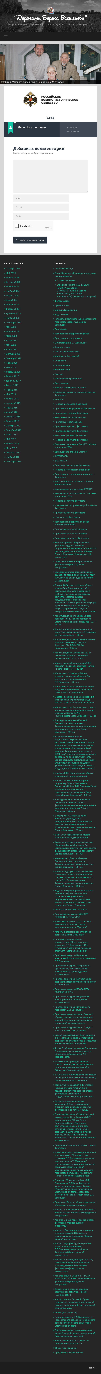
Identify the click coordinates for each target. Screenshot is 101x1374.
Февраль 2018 (13, 416)
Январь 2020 (12, 376)
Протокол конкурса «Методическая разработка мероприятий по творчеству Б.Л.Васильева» (75, 982)
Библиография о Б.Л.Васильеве (71, 342)
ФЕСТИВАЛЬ (61, 456)
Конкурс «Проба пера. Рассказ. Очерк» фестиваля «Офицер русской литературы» (74, 1223)
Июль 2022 (11, 340)
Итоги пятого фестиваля (67, 517)
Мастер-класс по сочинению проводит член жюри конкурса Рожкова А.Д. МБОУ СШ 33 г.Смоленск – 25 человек (74, 700)
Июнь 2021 (11, 349)
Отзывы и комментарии (67, 351)
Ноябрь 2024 (12, 291)
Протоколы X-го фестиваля (69, 1352)
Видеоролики (61, 383)
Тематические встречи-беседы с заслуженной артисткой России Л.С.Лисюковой (71, 1292)
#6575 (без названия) (66, 1312)
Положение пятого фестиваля (70, 500)
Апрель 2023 (12, 331)
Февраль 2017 (13, 452)
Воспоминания (62, 369)
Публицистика (62, 305)
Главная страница (64, 268)
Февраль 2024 (13, 309)
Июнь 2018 (11, 412)
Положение (61, 329)
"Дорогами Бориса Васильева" (50, 17)
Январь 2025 (12, 286)
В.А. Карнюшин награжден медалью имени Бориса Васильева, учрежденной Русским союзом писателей (75, 1333)
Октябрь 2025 (13, 268)
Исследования (62, 365)
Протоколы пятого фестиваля (70, 512)
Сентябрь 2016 (13, 461)
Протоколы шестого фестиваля (71, 533)
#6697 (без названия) (66, 1348)
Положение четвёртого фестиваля (72, 469)
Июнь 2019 (11, 389)
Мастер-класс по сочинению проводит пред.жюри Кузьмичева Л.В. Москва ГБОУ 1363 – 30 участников (74, 689)
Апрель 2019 (12, 398)
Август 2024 (12, 295)
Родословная (61, 314)
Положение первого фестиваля (71, 404)
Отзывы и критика (66, 280)
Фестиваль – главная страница (70, 387)
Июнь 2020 (11, 362)
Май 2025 (11, 273)
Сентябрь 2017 (13, 430)
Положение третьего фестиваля (71, 440)
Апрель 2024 (12, 304)
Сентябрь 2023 (13, 322)
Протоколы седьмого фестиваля (72, 538)
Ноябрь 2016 (12, 457)
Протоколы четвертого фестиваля (72, 465)
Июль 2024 (11, 300)
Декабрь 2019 (13, 380)
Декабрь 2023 (13, 313)
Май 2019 (11, 394)
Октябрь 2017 (13, 425)
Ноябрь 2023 (12, 318)
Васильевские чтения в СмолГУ (71, 451)
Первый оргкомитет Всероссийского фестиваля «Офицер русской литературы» (73, 564)
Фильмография (62, 347)
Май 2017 (11, 439)
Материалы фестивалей (67, 356)
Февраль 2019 (13, 403)
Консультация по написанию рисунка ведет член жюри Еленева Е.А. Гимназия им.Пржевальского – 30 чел (75, 632)
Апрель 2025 (12, 277)
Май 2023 (11, 327)
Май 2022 (11, 345)
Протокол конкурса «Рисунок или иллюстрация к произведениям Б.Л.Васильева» (72, 999)
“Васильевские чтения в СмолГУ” (71, 909)
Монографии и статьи (66, 310)
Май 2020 (11, 367)
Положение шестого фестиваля (71, 529)
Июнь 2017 (11, 434)
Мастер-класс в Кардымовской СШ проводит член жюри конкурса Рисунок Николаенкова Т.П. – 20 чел (75, 666)
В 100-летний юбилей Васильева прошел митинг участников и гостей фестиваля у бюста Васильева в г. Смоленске (75, 1077)
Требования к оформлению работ (72, 333)
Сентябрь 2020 (13, 358)
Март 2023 (11, 336)
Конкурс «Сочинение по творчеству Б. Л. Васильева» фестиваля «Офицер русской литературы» (75, 1212)
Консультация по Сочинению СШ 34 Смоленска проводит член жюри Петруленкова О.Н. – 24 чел (73, 655)
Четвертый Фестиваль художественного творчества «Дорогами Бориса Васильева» (75, 322)
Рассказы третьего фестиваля (70, 435)
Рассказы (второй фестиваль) (70, 417)
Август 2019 (12, 385)
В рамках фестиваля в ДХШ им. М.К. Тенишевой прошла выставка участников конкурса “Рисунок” (73, 924)
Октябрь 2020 (13, 354)
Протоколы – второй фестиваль (71, 413)
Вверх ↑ (93, 1368)
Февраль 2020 (13, 371)
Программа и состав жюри (68, 338)
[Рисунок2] (50, 99)
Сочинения (60, 360)
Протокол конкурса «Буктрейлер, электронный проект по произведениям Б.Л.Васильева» (75, 958)
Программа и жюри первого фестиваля (75, 408)
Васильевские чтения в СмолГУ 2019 (74, 489)
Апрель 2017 (12, 443)
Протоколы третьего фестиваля (71, 426)
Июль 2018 (11, 407)
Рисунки (59, 374)
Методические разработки (68, 378)
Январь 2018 (12, 421)
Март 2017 (11, 448)
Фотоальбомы (62, 301)
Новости (59, 399)
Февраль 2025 (13, 282)
